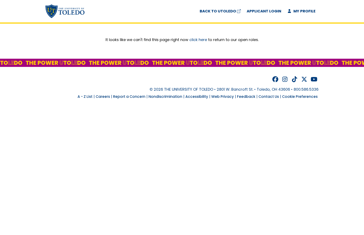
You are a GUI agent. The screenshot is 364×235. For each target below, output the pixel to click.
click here (198, 39)
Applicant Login (264, 11)
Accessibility (196, 96)
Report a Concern (129, 96)
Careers (103, 96)
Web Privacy (222, 96)
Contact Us (268, 96)
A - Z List (85, 96)
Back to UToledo (218, 11)
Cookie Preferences (300, 96)
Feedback (246, 96)
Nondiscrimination (165, 96)
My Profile (304, 11)
